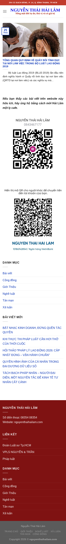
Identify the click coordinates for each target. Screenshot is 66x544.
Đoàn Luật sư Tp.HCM (17, 445)
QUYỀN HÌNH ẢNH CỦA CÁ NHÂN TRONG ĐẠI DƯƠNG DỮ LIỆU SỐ (31, 364)
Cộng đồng (10, 280)
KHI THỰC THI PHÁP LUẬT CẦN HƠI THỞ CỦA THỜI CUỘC (30, 341)
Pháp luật (9, 458)
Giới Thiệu (9, 286)
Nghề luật (9, 293)
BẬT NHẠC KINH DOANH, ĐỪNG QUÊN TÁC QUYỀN (32, 330)
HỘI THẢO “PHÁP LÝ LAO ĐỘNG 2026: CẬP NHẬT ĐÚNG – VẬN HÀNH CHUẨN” (31, 353)
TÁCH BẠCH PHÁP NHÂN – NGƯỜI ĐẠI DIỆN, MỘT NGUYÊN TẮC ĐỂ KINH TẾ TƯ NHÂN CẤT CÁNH (30, 377)
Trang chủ (11, 531)
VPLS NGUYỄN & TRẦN (18, 452)
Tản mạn (8, 300)
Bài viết (7, 273)
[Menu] (5, 11)
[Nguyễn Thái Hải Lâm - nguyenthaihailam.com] (35, 11)
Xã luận (7, 307)
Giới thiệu (27, 531)
